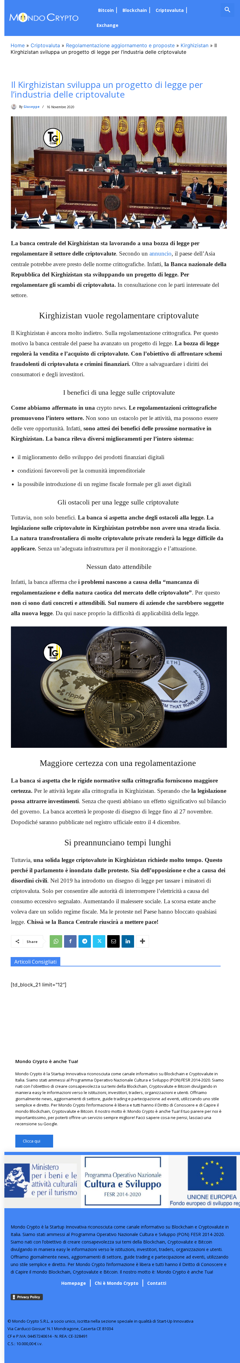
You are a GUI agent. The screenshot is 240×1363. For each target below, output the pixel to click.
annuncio (160, 253)
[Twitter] (99, 941)
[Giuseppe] (15, 106)
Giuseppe (31, 106)
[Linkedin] (128, 941)
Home (18, 45)
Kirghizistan (194, 45)
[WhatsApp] (56, 941)
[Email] (113, 941)
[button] (227, 10)
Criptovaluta (45, 45)
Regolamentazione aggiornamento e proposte (120, 45)
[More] (142, 941)
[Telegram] (84, 941)
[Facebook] (70, 941)
